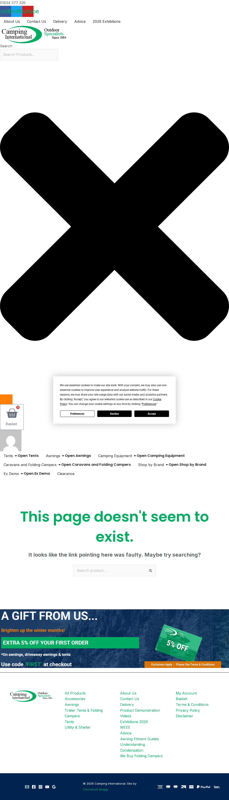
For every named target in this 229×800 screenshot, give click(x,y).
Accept (152, 413)
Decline (114, 413)
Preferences (77, 413)
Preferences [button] (149, 404)
